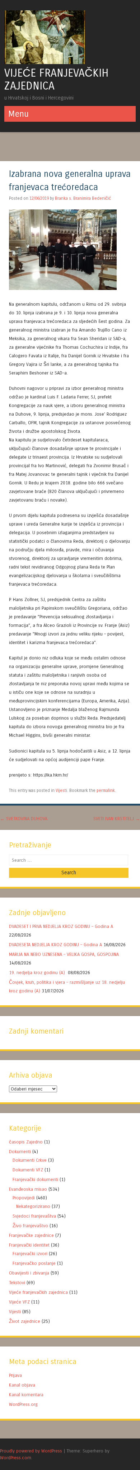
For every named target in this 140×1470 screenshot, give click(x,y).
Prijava (15, 1375)
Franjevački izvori (30, 1253)
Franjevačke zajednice (31, 1235)
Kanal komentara (26, 1394)
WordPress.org (23, 1404)
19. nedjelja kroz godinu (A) (37, 972)
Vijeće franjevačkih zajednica (38, 1292)
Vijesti (61, 790)
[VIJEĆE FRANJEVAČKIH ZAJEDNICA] (44, 62)
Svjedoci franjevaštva (34, 1216)
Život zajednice (24, 1321)
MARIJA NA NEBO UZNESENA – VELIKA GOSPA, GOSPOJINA (64, 954)
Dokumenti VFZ (28, 1169)
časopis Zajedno (26, 1142)
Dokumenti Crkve (30, 1160)
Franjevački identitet (29, 1245)
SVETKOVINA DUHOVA (23, 818)
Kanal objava (22, 1385)
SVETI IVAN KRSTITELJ (116, 818)
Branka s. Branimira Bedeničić (83, 198)
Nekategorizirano (33, 1206)
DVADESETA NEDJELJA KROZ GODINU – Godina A (55, 944)
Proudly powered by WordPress (31, 1451)
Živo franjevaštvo (30, 1225)
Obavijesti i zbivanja (29, 1273)
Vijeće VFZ (19, 1302)
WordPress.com (15, 1457)
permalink (106, 790)
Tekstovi (17, 1282)
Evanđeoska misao (28, 1189)
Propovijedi (24, 1197)
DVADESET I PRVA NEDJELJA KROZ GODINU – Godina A (61, 926)
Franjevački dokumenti (35, 1179)
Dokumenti (20, 1151)
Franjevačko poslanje (34, 1263)
